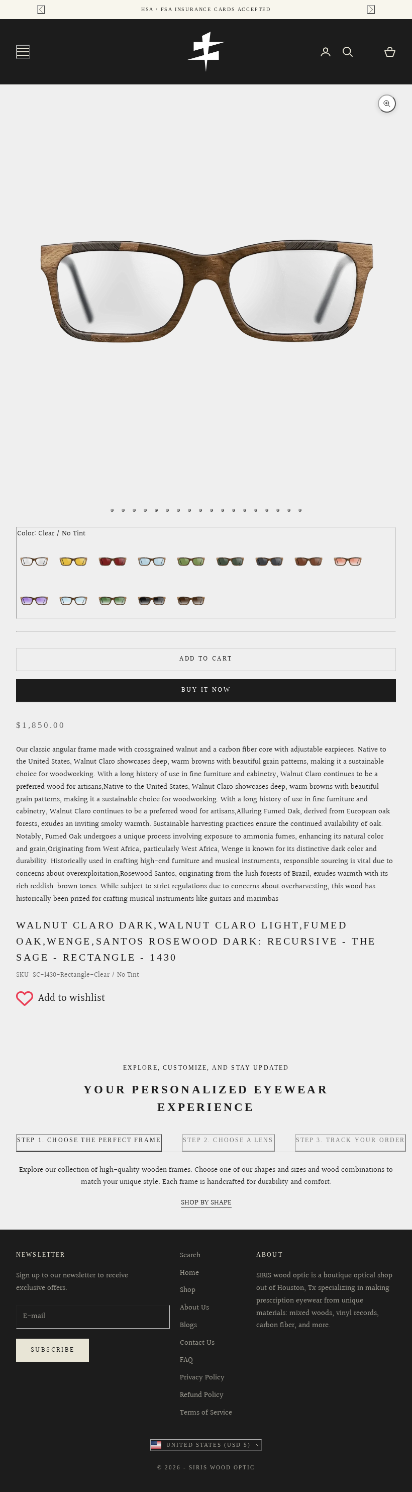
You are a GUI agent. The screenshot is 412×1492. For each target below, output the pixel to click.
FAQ (186, 1360)
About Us (194, 1308)
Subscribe (52, 1350)
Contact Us (197, 1343)
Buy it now (206, 690)
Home (189, 1273)
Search (190, 1255)
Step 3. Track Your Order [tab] (350, 1140)
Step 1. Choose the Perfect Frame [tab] (89, 1140)
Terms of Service (206, 1413)
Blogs (188, 1325)
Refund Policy (202, 1395)
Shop (187, 1290)
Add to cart (205, 659)
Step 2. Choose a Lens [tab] (228, 1140)
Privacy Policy (202, 1377)
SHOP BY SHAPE (206, 1202)
